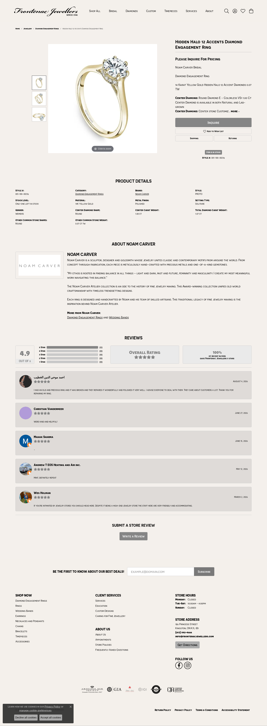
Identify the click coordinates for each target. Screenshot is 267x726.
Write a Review (133, 536)
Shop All (94, 11)
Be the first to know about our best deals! (88, 571)
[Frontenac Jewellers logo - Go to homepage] (46, 11)
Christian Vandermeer (49, 409)
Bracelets (21, 631)
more (234, 111)
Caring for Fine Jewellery (110, 616)
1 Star (42, 361)
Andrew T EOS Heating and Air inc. (57, 465)
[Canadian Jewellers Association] (175, 689)
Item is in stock (213, 152)
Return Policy (163, 709)
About (209, 11)
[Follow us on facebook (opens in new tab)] (179, 665)
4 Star (42, 351)
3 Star (42, 354)
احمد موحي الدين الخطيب (49, 377)
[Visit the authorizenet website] (156, 689)
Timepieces (170, 11)
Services (191, 11)
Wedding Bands (119, 317)
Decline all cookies (26, 717)
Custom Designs (104, 610)
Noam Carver (142, 194)
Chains (19, 626)
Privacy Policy (183, 709)
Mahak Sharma (43, 437)
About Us (100, 634)
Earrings (20, 616)
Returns (233, 138)
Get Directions (187, 645)
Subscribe (204, 571)
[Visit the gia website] (114, 689)
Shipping (194, 138)
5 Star (42, 347)
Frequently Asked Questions (111, 649)
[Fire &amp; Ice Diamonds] (129, 689)
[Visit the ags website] (92, 689)
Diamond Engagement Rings (47, 28)
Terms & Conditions (207, 709)
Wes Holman (42, 493)
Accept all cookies (51, 717)
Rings (18, 605)
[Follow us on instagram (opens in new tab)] (187, 665)
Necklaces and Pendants (29, 621)
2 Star (42, 358)
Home (17, 28)
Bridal (113, 11)
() (101, 347)
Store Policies (103, 644)
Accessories (22, 641)
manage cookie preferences (35, 710)
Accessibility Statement (236, 709)
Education (101, 605)
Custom (151, 11)
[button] (226, 11)
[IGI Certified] (142, 689)
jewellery (27, 28)
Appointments (103, 639)
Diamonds (132, 11)
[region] (102, 98)
